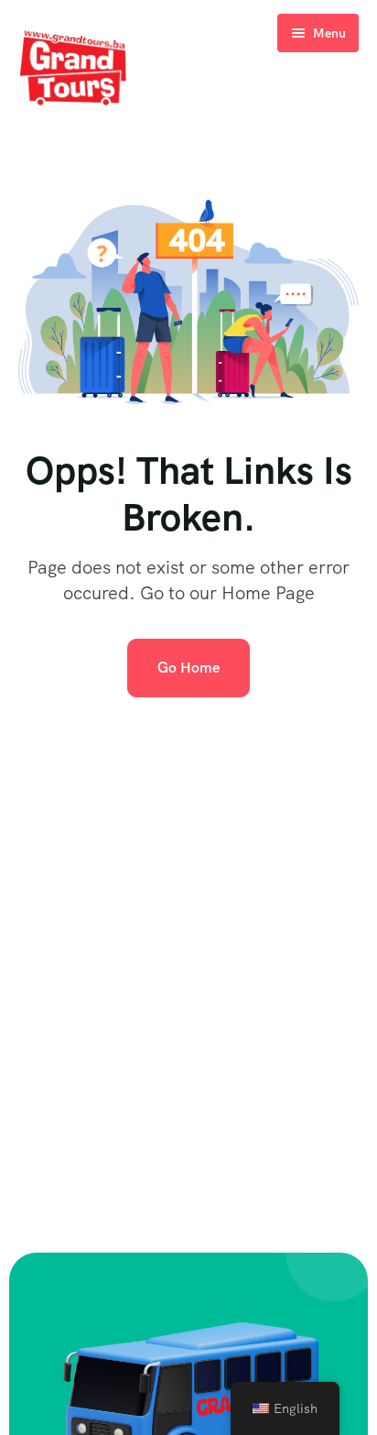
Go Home (188, 667)
